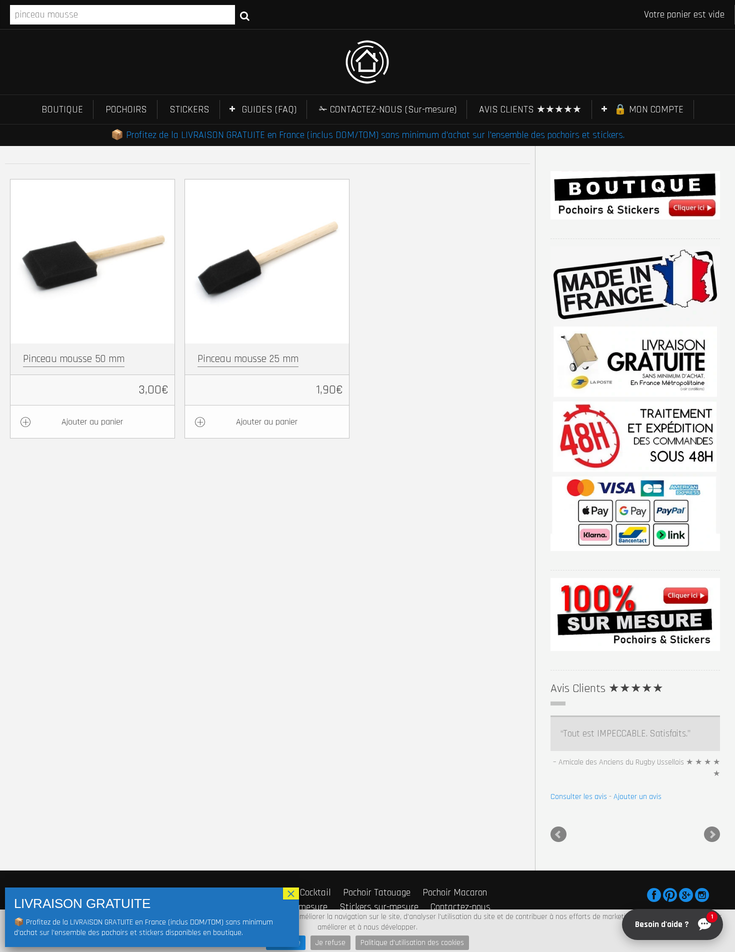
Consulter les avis (578, 797)
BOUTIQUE (62, 109)
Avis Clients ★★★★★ (607, 688)
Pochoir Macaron (454, 892)
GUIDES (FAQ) (269, 109)
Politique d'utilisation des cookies (412, 943)
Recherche (244, 15)
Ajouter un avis (638, 797)
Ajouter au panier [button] (92, 422)
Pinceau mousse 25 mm (248, 359)
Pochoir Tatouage (376, 892)
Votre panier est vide (684, 14)
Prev (558, 834)
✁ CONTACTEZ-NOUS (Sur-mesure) (387, 109)
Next (712, 834)
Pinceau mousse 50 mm (73, 359)
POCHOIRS (126, 109)
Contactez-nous (460, 907)
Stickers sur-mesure (379, 907)
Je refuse (331, 943)
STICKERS (190, 109)
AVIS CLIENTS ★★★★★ (530, 109)
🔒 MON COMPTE (649, 109)
